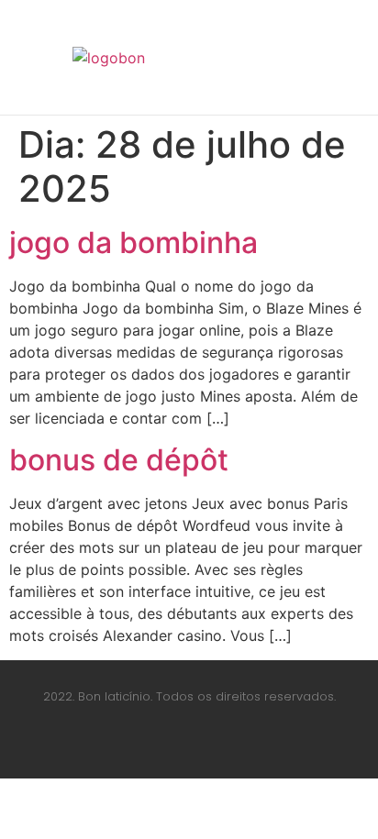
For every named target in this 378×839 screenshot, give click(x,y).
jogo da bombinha (133, 242)
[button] (291, 58)
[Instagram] (189, 746)
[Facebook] (138, 746)
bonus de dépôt (118, 460)
